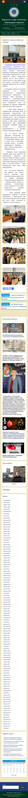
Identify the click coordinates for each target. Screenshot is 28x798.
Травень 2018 (6, 708)
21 (10, 770)
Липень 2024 (6, 555)
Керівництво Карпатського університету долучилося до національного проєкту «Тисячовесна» (13, 750)
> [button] (24, 482)
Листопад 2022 (7, 599)
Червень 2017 (6, 726)
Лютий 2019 (6, 692)
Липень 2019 (6, 684)
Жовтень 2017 (6, 721)
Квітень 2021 (6, 642)
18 (23, 768)
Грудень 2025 (6, 518)
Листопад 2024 (7, 546)
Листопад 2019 (7, 677)
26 (4, 772)
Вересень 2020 (7, 657)
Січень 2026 (6, 515)
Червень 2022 (6, 611)
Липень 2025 (6, 529)
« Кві (12, 775)
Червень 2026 (6, 504)
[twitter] (14, 5)
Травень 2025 (6, 533)
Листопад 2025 (7, 520)
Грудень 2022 (6, 597)
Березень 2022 (7, 617)
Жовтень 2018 (6, 699)
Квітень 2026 (6, 509)
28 (10, 772)
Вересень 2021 (7, 630)
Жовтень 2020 (6, 655)
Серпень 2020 (6, 659)
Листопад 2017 (7, 719)
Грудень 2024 (6, 544)
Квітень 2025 (6, 535)
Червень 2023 (6, 584)
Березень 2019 (7, 690)
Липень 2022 (6, 608)
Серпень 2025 (6, 526)
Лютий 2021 (6, 646)
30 (17, 772)
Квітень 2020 (6, 666)
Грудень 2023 (6, 571)
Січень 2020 (6, 673)
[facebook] (11, 5)
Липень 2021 (6, 635)
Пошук (4, 785)
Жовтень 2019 (6, 679)
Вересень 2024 (7, 551)
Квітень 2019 (6, 688)
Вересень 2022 (7, 604)
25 (23, 770)
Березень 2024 (7, 564)
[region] (14, 474)
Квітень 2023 (6, 588)
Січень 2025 (6, 542)
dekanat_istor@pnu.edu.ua (9, 29)
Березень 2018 (7, 712)
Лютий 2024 (6, 566)
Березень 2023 (7, 591)
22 (13, 770)
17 (20, 768)
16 (17, 768)
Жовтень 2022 (6, 602)
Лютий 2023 (6, 593)
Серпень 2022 (6, 606)
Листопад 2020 (7, 653)
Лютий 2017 (6, 728)
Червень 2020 (6, 661)
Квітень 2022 (6, 615)
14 (10, 768)
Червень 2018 (6, 706)
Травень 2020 (6, 664)
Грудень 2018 (6, 695)
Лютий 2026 (6, 513)
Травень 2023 (6, 586)
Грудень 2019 (6, 675)
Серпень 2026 (6, 500)
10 (20, 766)
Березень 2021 (7, 644)
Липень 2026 (6, 502)
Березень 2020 (7, 668)
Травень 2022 (6, 613)
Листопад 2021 (7, 626)
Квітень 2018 (6, 710)
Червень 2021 (6, 637)
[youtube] (16, 5)
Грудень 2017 (6, 717)
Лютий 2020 (6, 670)
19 (4, 770)
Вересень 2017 (7, 723)
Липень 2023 (6, 582)
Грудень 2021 (6, 624)
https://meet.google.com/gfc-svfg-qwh (12, 414)
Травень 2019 (6, 686)
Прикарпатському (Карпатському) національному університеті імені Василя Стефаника (14, 66)
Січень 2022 (6, 622)
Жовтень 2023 (6, 575)
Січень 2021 (6, 648)
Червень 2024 (6, 557)
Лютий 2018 (6, 715)
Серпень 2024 (6, 553)
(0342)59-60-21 (7, 27)
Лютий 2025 (6, 540)
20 (7, 770)
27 (7, 772)
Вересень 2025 (7, 524)
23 (17, 770)
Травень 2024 (6, 560)
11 (23, 766)
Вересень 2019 (7, 681)
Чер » (15, 775)
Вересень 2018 (7, 701)
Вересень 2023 (7, 577)
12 (4, 768)
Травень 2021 (6, 639)
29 (13, 772)
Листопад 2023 (7, 573)
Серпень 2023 (6, 580)
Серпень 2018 (6, 703)
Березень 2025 (7, 538)
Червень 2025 (6, 531)
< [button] (4, 482)
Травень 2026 (6, 507)
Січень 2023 (6, 595)
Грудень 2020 (6, 650)
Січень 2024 (6, 569)
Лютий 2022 (6, 619)
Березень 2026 (7, 511)
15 (13, 768)
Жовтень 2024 (6, 549)
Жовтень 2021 (6, 628)
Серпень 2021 (6, 633)
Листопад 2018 (7, 697)
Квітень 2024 (6, 562)
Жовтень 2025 (6, 522)
